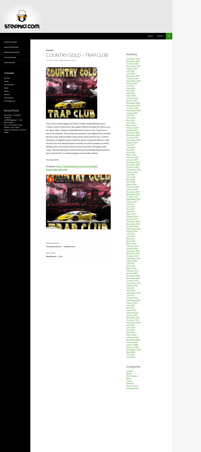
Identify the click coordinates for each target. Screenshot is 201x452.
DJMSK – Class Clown (12, 127)
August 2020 (132, 113)
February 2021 (132, 98)
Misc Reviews (132, 376)
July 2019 (130, 145)
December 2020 (133, 103)
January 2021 (132, 100)
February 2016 (132, 246)
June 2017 (130, 206)
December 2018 (133, 162)
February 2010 (132, 337)
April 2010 (130, 332)
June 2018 (130, 177)
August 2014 (132, 285)
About (150, 36)
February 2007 (132, 347)
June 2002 (130, 357)
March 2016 (131, 243)
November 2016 (133, 224)
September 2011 (133, 300)
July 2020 (130, 115)
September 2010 (133, 322)
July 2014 (130, 288)
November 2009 (133, 340)
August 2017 (132, 202)
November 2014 (133, 278)
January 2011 (132, 315)
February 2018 (132, 187)
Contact (160, 36)
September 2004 (133, 349)
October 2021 (132, 78)
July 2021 (130, 86)
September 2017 (133, 199)
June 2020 (130, 118)
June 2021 (130, 88)
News (128, 378)
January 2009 (132, 342)
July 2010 (130, 325)
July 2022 (130, 71)
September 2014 (133, 283)
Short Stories (132, 386)
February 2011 (132, 312)
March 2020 (131, 125)
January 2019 (132, 160)
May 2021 (130, 91)
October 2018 (132, 167)
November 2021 (133, 76)
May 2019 (130, 150)
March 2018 (131, 184)
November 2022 (133, 61)
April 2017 (130, 211)
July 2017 (130, 204)
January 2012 (132, 298)
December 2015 (133, 251)
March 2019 (131, 155)
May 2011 (130, 308)
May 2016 (130, 239)
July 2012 (130, 295)
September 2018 (133, 169)
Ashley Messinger (11, 47)
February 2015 (132, 271)
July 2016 (130, 234)
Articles (129, 371)
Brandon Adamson (11, 52)
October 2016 (132, 226)
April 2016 (130, 241)
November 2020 (133, 105)
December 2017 (133, 192)
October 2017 (132, 197)
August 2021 (132, 83)
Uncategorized (132, 388)
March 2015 (131, 268)
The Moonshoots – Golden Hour (60, 245)
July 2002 (130, 354)
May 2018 (130, 179)
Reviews (49, 50)
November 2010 (133, 317)
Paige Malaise (9, 62)
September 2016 (133, 229)
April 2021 (130, 93)
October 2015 (132, 256)
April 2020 (130, 123)
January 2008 (132, 345)
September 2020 (133, 110)
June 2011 (130, 305)
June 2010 (130, 327)
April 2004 (130, 352)
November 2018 (133, 165)
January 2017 (132, 219)
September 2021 (133, 81)
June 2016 (130, 236)
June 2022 (130, 73)
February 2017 (132, 216)
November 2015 (133, 253)
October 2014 (132, 280)
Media (129, 373)
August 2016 (132, 231)
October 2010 (132, 320)
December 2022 (133, 59)
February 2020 (132, 128)
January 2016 (132, 248)
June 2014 (130, 290)
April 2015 (130, 266)
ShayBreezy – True (54, 255)
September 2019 (133, 140)
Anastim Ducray (69, 60)
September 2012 (133, 293)
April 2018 (130, 182)
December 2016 (133, 221)
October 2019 (132, 137)
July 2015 (130, 263)
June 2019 (130, 147)
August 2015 (132, 261)
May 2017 (130, 209)
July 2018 (130, 174)
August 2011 (132, 303)
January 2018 (132, 189)
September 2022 (133, 66)
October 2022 (132, 63)
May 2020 (130, 120)
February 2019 (132, 157)
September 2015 (133, 258)
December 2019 (133, 132)
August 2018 (132, 172)
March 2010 (131, 335)
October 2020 (132, 108)
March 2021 (131, 96)
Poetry (129, 381)
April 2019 (130, 152)
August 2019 (132, 142)
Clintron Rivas (10, 57)
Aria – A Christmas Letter (13, 125)
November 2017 (133, 194)
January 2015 (132, 273)
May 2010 (130, 330)
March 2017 (131, 214)
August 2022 (132, 68)
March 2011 (131, 310)
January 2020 (132, 130)
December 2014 (133, 275)
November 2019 (133, 135)
